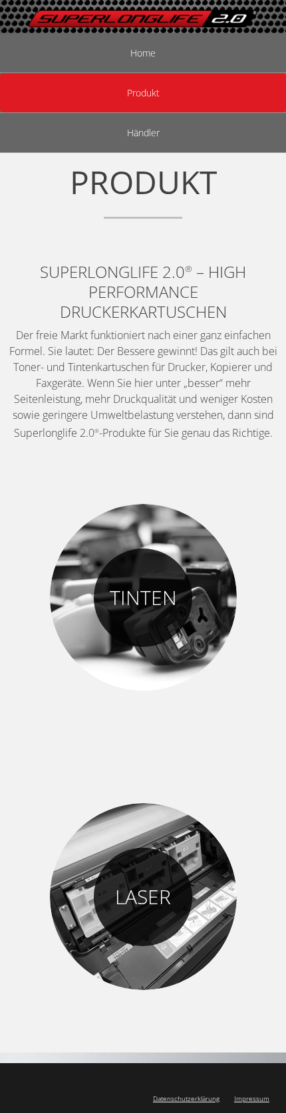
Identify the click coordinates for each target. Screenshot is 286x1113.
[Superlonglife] (143, 16)
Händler (143, 132)
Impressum (251, 1098)
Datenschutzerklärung (186, 1098)
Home (143, 53)
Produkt (143, 92)
